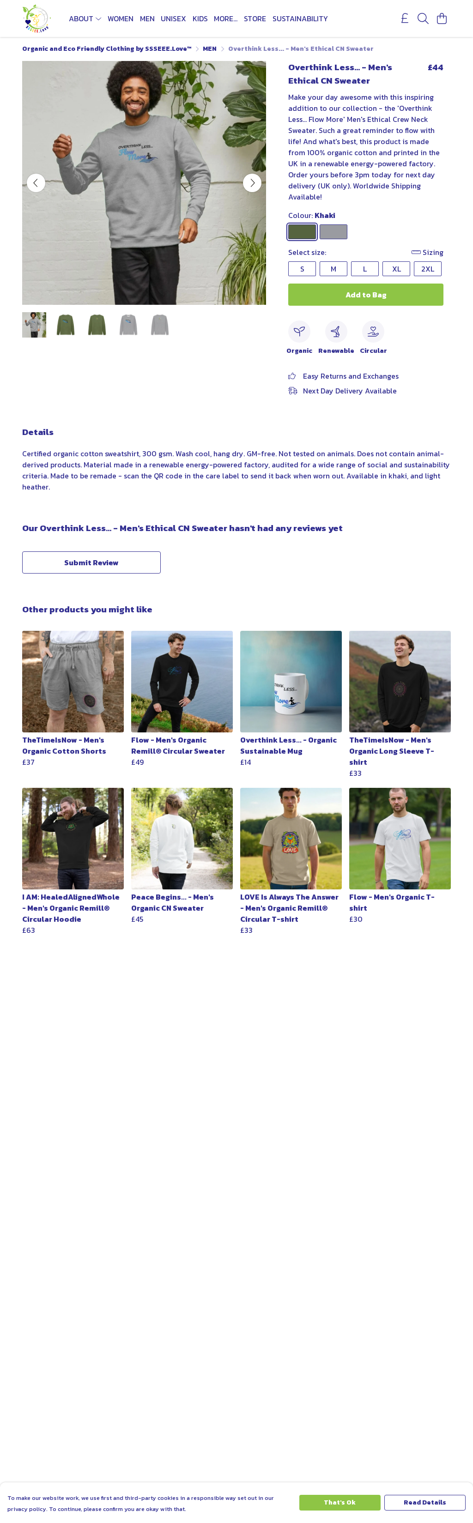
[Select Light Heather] (333, 231)
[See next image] (252, 183)
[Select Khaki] (302, 231)
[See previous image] (36, 183)
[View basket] (441, 18)
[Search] (423, 18)
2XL (427, 268)
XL (396, 268)
